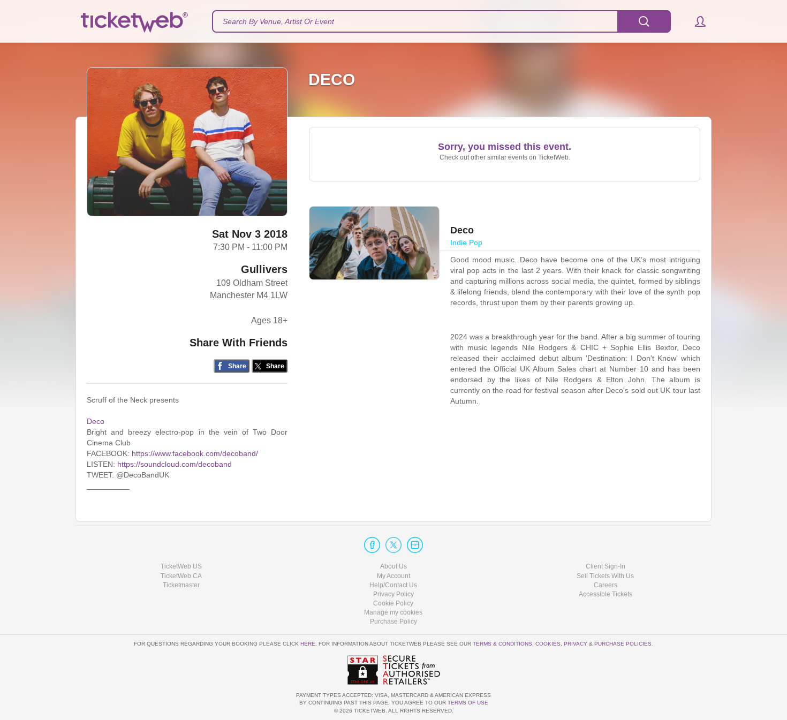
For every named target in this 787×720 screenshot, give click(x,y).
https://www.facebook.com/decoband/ (195, 453)
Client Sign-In (605, 566)
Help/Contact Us (393, 585)
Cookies (548, 644)
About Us (393, 566)
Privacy (575, 644)
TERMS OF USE (468, 703)
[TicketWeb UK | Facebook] (372, 545)
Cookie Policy (393, 603)
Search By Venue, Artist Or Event (278, 21)
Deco (95, 421)
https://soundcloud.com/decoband (174, 464)
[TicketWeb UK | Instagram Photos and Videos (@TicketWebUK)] (415, 545)
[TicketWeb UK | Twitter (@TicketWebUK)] (393, 545)
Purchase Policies (623, 644)
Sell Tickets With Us (605, 576)
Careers (605, 585)
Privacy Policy (393, 594)
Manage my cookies (393, 612)
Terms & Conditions (502, 644)
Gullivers (264, 269)
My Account (393, 576)
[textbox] (441, 21)
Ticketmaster (181, 585)
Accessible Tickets (605, 594)
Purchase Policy (393, 621)
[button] (695, 21)
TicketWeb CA (181, 576)
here (307, 644)
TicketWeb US (181, 566)
